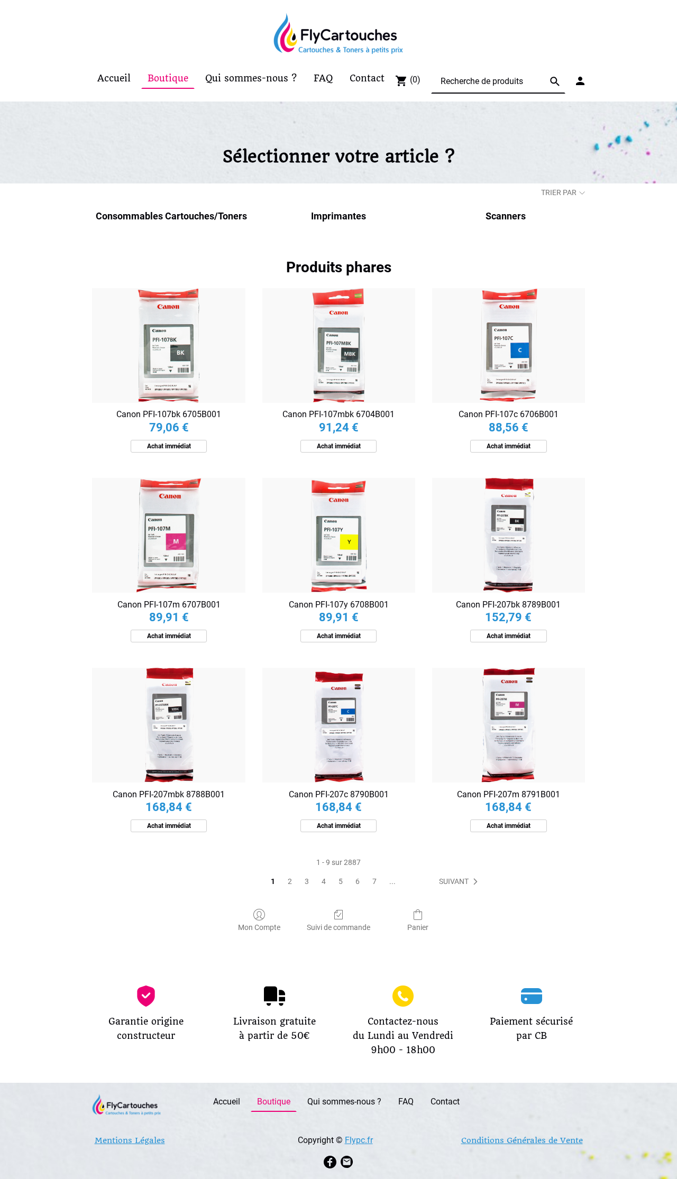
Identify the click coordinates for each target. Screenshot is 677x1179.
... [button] (392, 881)
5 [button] (340, 881)
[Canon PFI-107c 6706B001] (508, 345)
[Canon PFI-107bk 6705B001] (168, 345)
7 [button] (374, 881)
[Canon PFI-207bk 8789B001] (508, 535)
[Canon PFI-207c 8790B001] (338, 725)
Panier (417, 927)
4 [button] (324, 881)
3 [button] (307, 881)
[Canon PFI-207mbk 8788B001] (168, 725)
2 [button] (290, 881)
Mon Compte (259, 927)
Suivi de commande (338, 927)
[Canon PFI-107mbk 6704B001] (338, 345)
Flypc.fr (359, 1140)
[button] (460, 882)
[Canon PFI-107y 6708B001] (338, 535)
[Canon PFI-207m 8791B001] (508, 725)
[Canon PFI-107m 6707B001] (168, 535)
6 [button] (357, 881)
